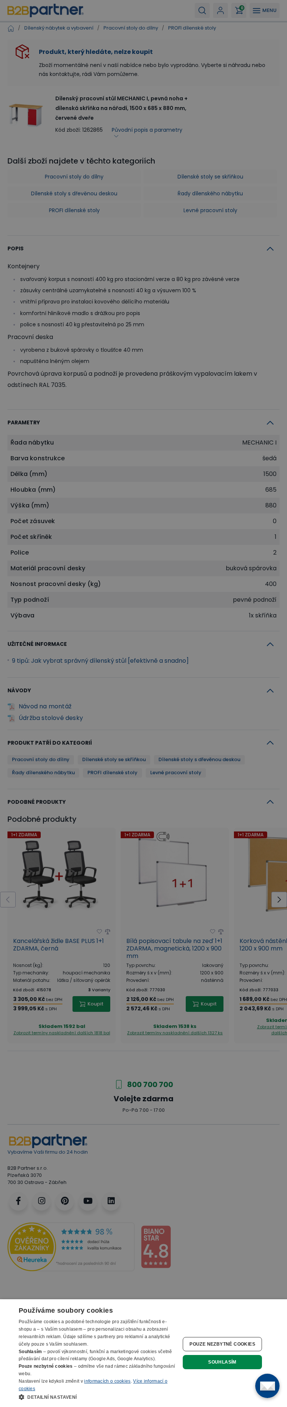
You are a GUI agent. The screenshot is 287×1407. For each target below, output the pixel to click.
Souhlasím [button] (222, 1362)
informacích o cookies (107, 1381)
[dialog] (143, 1353)
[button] (99, 1396)
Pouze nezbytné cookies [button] (222, 1344)
